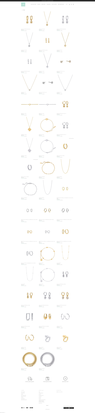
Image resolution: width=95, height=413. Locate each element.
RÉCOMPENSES (61, 4)
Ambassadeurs (23, 398)
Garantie (40, 398)
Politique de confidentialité (42, 399)
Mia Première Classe (23, 395)
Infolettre (22, 397)
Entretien (40, 397)
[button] (67, 4)
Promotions (40, 396)
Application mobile (23, 396)
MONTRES (44, 4)
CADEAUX (49, 4)
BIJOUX (39, 4)
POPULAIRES (54, 4)
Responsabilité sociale (24, 399)
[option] (47, 0)
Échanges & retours (41, 395)
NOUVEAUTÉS (33, 4)
